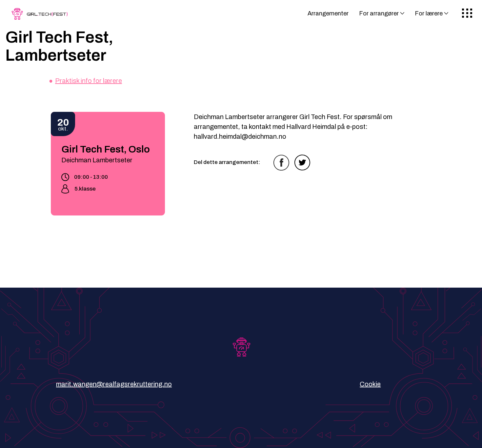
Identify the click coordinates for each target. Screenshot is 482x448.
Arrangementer (328, 13)
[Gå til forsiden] (41, 16)
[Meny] (467, 13)
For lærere (429, 13)
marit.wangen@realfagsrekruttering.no (114, 384)
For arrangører (379, 13)
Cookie (370, 384)
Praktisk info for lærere (88, 80)
